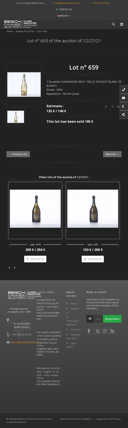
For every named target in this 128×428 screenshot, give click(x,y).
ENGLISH (64, 15)
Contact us (65, 9)
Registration (112, 318)
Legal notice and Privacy (108, 418)
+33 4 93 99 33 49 (100, 3)
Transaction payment (72, 322)
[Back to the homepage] (20, 24)
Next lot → (112, 154)
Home (9, 31)
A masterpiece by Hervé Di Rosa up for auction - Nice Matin (47, 303)
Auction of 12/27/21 (25, 31)
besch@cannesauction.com (67, 3)
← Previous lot (18, 154)
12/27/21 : (64, 177)
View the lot (37, 259)
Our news (75, 329)
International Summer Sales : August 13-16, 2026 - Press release (48, 372)
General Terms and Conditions (75, 418)
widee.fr (22, 422)
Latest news (45, 292)
